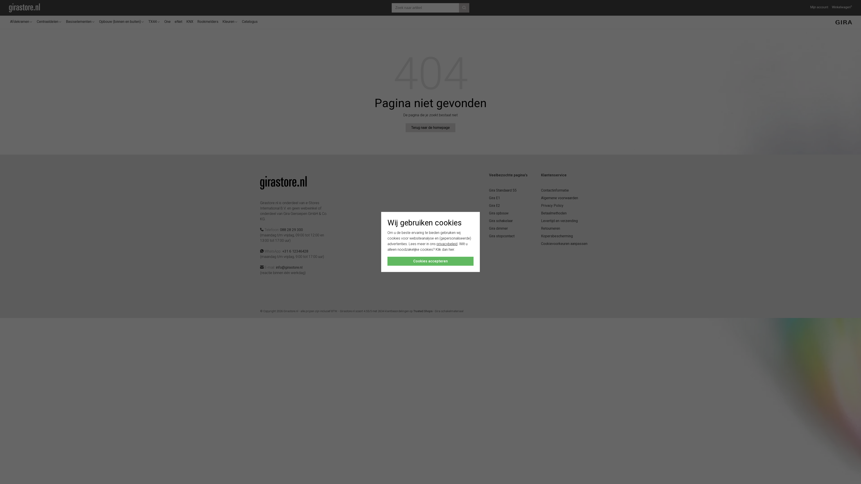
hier (451, 249)
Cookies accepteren (430, 261)
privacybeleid (447, 244)
